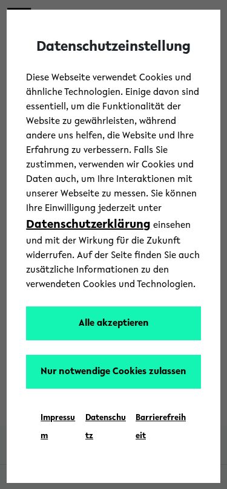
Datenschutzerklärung (88, 225)
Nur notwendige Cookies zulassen (113, 372)
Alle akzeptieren (114, 323)
